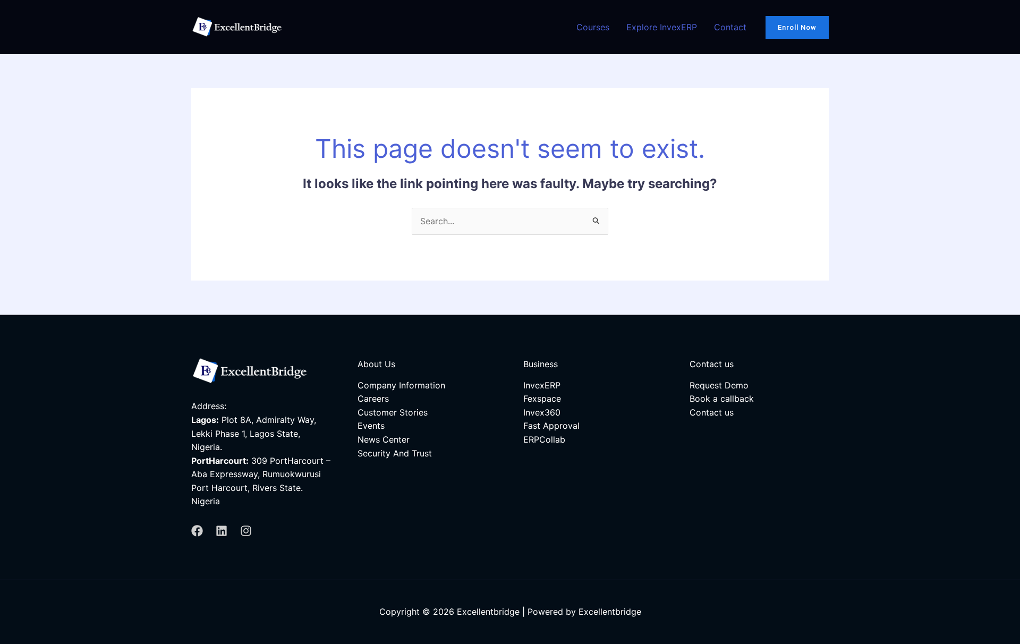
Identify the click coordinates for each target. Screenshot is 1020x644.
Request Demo (719, 385)
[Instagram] (246, 531)
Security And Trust (395, 453)
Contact (730, 27)
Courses (592, 27)
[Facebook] (197, 531)
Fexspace (542, 398)
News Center (384, 439)
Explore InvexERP (661, 27)
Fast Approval (551, 425)
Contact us (712, 412)
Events (371, 425)
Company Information (401, 385)
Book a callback (722, 398)
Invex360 (541, 412)
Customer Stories (393, 412)
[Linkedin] (221, 531)
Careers (373, 398)
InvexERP (541, 385)
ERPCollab (544, 439)
